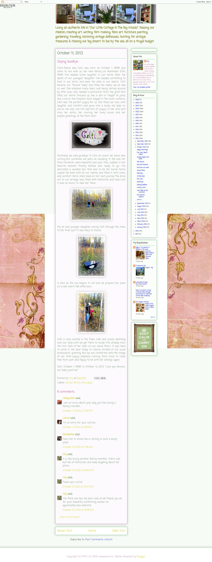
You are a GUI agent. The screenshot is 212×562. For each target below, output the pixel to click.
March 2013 (141, 221)
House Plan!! (141, 170)
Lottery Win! (141, 187)
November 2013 (142, 144)
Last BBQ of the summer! (142, 191)
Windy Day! (141, 176)
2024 (137, 106)
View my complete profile (141, 87)
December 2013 (142, 141)
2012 (137, 231)
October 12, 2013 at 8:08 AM (78, 510)
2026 (137, 100)
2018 (137, 124)
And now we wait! (143, 167)
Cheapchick (69, 398)
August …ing (149, 267)
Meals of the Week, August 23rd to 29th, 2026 (149, 306)
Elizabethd (68, 434)
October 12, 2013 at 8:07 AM (78, 487)
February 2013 (142, 224)
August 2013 (141, 206)
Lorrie (66, 418)
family (76, 383)
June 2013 (141, 212)
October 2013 (141, 147)
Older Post (118, 531)
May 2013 (140, 215)
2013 (137, 138)
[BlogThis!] (97, 378)
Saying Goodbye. (142, 185)
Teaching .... (140, 173)
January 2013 (142, 227)
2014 (137, 136)
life (83, 383)
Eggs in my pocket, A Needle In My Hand (143, 248)
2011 (137, 234)
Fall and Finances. (142, 165)
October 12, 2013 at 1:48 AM (78, 447)
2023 (137, 109)
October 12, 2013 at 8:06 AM (78, 470)
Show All (153, 317)
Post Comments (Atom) (98, 539)
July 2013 (140, 209)
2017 (137, 127)
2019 (137, 121)
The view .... (140, 179)
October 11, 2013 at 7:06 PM (78, 411)
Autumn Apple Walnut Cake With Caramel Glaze (149, 255)
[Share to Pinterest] (104, 378)
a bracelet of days (142, 282)
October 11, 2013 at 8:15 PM (77, 427)
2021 (137, 115)
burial (69, 383)
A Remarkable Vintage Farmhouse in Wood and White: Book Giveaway (144, 294)
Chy (65, 454)
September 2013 (143, 203)
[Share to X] (100, 378)
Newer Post (64, 531)
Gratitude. (140, 182)
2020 (137, 118)
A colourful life (141, 266)
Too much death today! (142, 153)
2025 (137, 103)
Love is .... (140, 200)
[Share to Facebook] (102, 378)
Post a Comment (69, 517)
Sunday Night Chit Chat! (143, 158)
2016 (137, 130)
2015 (137, 132)
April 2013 (140, 218)
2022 (137, 112)
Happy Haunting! (142, 150)
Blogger (141, 556)
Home (92, 531)
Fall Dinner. (140, 162)
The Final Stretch (141, 284)
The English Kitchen (142, 302)
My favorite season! (141, 196)
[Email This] (95, 378)
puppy (89, 383)
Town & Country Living (143, 290)
